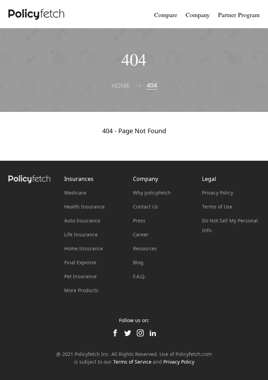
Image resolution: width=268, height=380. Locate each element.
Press (139, 220)
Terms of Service (132, 361)
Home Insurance (83, 248)
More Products (81, 290)
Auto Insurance (82, 220)
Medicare (75, 192)
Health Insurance (84, 206)
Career (141, 234)
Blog (138, 262)
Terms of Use (217, 206)
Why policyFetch (152, 192)
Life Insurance (81, 234)
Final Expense (80, 262)
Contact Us (145, 206)
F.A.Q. (139, 276)
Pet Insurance (80, 276)
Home (120, 86)
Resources (145, 248)
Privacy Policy (217, 192)
